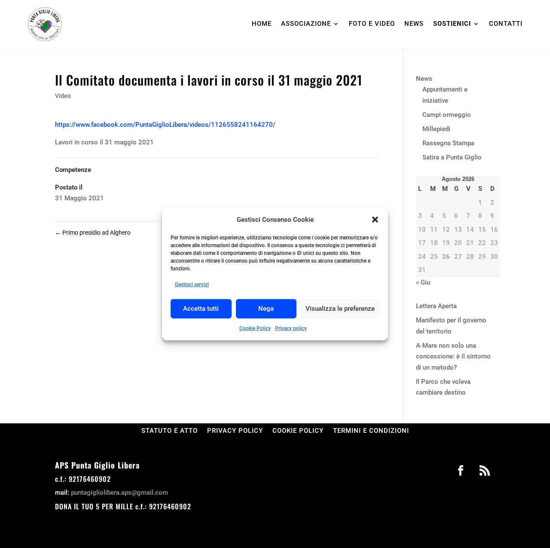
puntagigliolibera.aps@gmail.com (119, 492)
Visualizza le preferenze (340, 308)
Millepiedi (436, 129)
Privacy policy (291, 328)
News (414, 24)
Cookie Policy (255, 328)
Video (63, 95)
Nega (266, 308)
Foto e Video (372, 24)
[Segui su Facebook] (460, 470)
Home (262, 24)
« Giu (423, 282)
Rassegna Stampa (448, 143)
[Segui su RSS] (484, 470)
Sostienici (452, 24)
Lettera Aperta (436, 306)
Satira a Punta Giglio (452, 157)
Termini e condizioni (371, 431)
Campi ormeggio (446, 115)
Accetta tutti (201, 308)
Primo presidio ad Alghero (93, 232)
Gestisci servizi (192, 285)
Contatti (505, 24)
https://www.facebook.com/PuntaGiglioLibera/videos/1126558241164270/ (165, 125)
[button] (375, 219)
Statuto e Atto (169, 431)
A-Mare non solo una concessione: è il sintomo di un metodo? (453, 356)
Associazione (306, 24)
